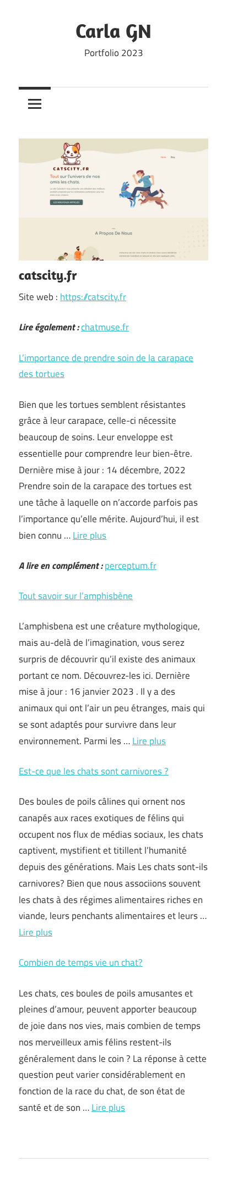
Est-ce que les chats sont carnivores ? (94, 771)
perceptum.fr (130, 565)
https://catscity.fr (93, 297)
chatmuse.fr (105, 327)
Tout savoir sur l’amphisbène (76, 596)
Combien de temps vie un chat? (81, 962)
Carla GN (113, 30)
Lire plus (89, 535)
